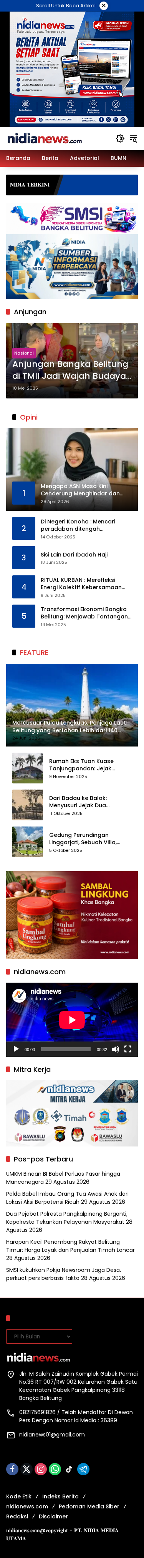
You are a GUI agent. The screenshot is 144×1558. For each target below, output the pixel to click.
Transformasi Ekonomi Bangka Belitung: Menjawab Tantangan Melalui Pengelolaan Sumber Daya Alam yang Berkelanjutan (84, 613)
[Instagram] (41, 1469)
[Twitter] (26, 1469)
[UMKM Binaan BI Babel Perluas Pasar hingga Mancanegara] (126, 185)
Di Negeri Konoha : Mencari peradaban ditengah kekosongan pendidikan (78, 525)
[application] (72, 1020)
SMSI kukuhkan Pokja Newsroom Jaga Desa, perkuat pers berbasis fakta (63, 1274)
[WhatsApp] (55, 1469)
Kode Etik (18, 1496)
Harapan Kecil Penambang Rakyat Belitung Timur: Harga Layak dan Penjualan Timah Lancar (70, 1246)
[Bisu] (115, 1049)
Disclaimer (53, 1516)
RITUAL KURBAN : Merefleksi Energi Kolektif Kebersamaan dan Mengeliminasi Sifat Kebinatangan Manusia (81, 584)
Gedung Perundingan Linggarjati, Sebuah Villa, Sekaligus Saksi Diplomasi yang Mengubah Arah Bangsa (85, 838)
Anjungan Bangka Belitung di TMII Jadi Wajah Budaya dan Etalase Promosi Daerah (70, 370)
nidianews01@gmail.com (52, 1434)
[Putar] (16, 1049)
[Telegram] (83, 1469)
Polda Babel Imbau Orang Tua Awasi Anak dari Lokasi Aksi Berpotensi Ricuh (67, 1198)
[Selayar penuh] (128, 1049)
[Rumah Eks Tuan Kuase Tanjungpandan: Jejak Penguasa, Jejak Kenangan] (27, 768)
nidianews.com (27, 1506)
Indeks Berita (60, 1496)
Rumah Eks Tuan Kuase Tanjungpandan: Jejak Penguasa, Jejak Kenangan (87, 765)
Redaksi (17, 1516)
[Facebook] (12, 1469)
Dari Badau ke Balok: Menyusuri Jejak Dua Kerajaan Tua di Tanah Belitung (81, 802)
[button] (120, 138)
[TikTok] (69, 1469)
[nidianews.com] (44, 138)
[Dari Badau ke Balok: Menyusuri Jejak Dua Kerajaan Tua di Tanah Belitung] (27, 805)
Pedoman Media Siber (89, 1506)
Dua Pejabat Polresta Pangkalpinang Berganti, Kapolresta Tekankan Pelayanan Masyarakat (66, 1218)
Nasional (24, 353)
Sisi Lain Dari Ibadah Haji (74, 554)
